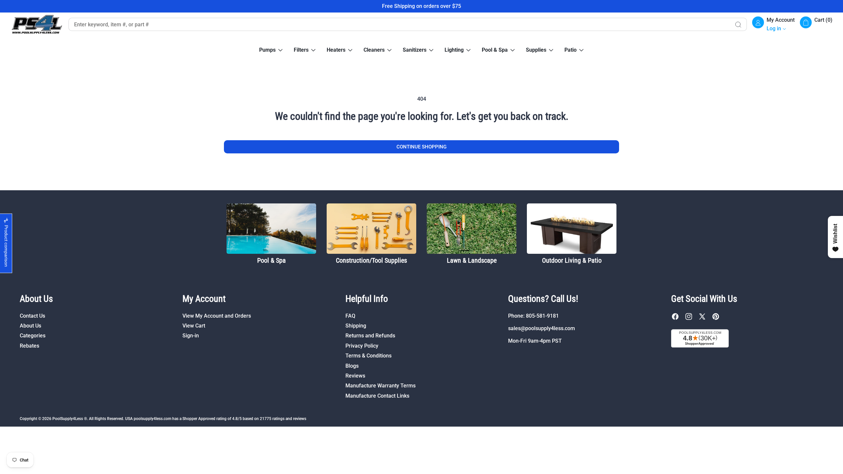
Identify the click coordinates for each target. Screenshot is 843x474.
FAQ (350, 316)
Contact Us (32, 316)
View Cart (193, 326)
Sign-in (190, 335)
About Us (30, 326)
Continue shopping (421, 147)
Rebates (29, 346)
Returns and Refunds (370, 335)
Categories (32, 335)
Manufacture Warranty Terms (380, 385)
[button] (816, 24)
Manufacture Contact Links (377, 396)
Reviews (355, 376)
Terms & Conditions (368, 356)
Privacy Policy (361, 346)
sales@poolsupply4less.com (541, 328)
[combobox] (399, 24)
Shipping (355, 326)
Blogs (352, 366)
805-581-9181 (542, 316)
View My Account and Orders (216, 316)
